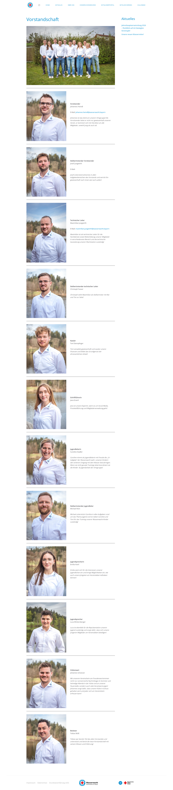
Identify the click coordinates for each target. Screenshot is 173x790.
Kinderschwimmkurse (88, 5)
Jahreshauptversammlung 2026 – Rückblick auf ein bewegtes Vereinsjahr (133, 28)
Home (48, 5)
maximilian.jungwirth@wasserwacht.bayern (92, 229)
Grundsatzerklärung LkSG (59, 783)
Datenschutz (42, 783)
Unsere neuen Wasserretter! (132, 34)
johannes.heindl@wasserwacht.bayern (90, 112)
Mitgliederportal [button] (107, 5)
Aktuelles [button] (58, 5)
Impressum (30, 783)
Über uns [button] (71, 5)
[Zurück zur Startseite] (30, 5)
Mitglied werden (126, 5)
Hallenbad (141, 5)
